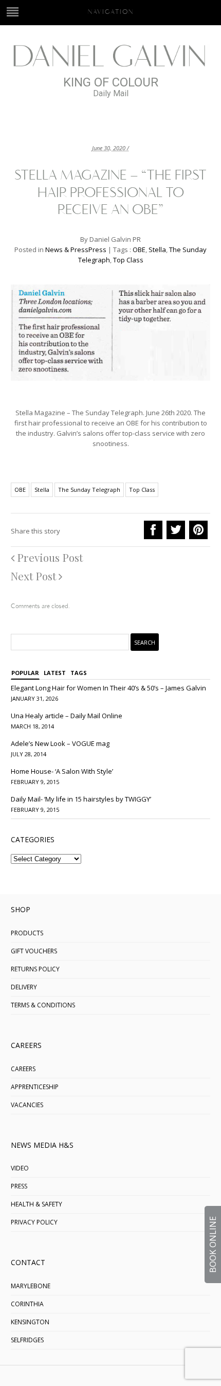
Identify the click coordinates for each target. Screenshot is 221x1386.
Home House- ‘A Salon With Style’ (62, 771)
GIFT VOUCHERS (34, 951)
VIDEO (20, 1168)
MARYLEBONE (30, 1286)
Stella (157, 249)
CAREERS (23, 1068)
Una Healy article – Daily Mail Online (66, 715)
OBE (139, 249)
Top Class (128, 259)
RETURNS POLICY (35, 969)
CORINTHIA (27, 1304)
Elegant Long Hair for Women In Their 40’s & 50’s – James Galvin (108, 687)
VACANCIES (27, 1104)
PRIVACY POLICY (34, 1222)
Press (97, 249)
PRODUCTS (27, 933)
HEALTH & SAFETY (36, 1204)
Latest (55, 673)
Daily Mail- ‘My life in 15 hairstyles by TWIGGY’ (81, 799)
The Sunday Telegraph (89, 489)
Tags (78, 673)
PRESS (19, 1186)
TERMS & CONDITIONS (43, 1005)
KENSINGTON (30, 1322)
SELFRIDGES (27, 1340)
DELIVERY (24, 987)
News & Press (66, 249)
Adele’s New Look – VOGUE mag (60, 743)
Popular (25, 673)
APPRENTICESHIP (35, 1086)
